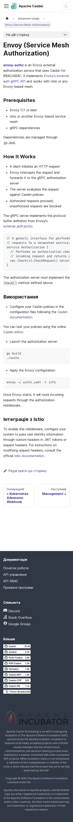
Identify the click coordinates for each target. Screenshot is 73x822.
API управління (15, 575)
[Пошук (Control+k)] (66, 6)
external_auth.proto (17, 226)
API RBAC (10, 581)
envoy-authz (13, 65)
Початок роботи (16, 568)
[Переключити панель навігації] (6, 6)
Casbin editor (13, 332)
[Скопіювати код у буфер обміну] (64, 238)
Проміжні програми (18, 587)
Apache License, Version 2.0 (48, 782)
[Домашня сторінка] (7, 18)
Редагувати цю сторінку (27, 471)
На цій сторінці (17, 35)
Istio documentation (29, 456)
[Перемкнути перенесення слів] (57, 238)
